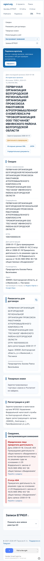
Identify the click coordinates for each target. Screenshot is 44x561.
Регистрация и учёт (13, 35)
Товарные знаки (12, 31)
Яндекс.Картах (31, 286)
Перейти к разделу (15, 474)
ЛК (31, 14)
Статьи (32, 9)
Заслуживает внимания (22, 39)
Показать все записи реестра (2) (22, 523)
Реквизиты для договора (15, 26)
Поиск (30, 4)
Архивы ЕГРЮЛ (10, 9)
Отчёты (23, 9)
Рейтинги (7, 14)
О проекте (20, 4)
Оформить (11, 64)
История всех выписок (14, 77)
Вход (38, 13)
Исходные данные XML (16, 146)
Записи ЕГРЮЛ (22, 43)
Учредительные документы (18, 151)
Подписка (18, 14)
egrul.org (8, 4)
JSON (32, 146)
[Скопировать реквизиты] (36, 300)
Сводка (8, 22)
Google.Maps (10, 288)
